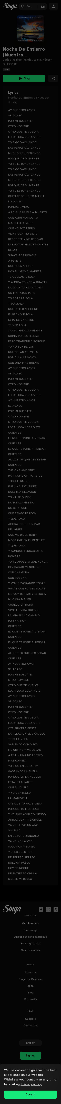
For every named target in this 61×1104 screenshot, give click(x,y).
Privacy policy (31, 1084)
